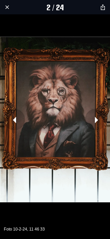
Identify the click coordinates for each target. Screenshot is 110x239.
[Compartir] (103, 7)
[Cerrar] (7, 7)
